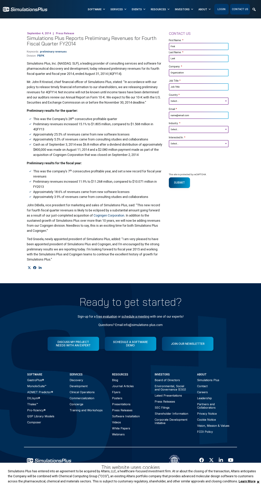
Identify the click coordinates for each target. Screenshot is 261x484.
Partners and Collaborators (206, 405)
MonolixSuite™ (36, 386)
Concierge (76, 404)
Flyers (116, 392)
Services (116, 9)
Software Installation (126, 416)
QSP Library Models (40, 416)
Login (221, 9)
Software (95, 9)
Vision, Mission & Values (213, 425)
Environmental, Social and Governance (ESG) (170, 387)
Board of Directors (167, 380)
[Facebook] (34, 267)
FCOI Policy (205, 431)
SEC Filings (162, 407)
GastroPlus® (35, 380)
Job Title (175, 80)
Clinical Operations (82, 392)
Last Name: (176, 52)
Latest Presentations (168, 395)
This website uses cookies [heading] (130, 467)
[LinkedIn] (40, 267)
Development (79, 386)
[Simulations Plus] (25, 9)
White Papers (121, 428)
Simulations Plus (208, 380)
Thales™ (32, 404)
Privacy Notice (207, 413)
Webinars (118, 434)
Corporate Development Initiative (171, 421)
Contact (202, 386)
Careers (202, 392)
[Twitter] (29, 267)
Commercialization (82, 398)
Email (173, 109)
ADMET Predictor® (40, 392)
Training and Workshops (86, 410)
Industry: (174, 123)
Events (137, 9)
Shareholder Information (171, 413)
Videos (116, 422)
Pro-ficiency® (36, 410)
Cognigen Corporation (109, 215)
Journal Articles (123, 386)
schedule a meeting (135, 316)
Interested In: (177, 137)
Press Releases (122, 410)
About (203, 9)
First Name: (176, 40)
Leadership (204, 398)
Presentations (121, 404)
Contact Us (240, 9)
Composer (34, 422)
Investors (182, 9)
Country (174, 94)
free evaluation (106, 316)
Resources (158, 9)
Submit (179, 182)
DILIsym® (33, 398)
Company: (175, 66)
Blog (115, 380)
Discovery (76, 380)
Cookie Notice (206, 419)
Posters (117, 398)
